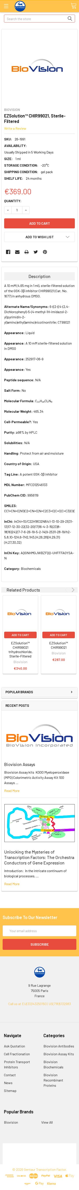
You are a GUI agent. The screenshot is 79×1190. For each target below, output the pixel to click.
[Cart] (73, 6)
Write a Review (15, 128)
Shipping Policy (39, 1151)
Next (72, 590)
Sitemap (10, 1090)
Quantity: (13, 201)
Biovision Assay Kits (58, 1054)
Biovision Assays (19, 764)
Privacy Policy (39, 1161)
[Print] (27, 252)
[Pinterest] (45, 252)
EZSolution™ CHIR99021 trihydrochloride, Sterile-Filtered (20, 649)
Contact (10, 1075)
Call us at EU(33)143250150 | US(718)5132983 (39, 1004)
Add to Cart (20, 635)
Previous (67, 590)
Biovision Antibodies (58, 1046)
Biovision (11, 1122)
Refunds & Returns (39, 1156)
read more (12, 790)
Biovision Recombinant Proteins (53, 1080)
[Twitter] (36, 252)
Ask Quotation (14, 1046)
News (8, 1083)
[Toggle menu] (6, 6)
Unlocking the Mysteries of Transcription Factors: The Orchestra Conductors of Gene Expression (39, 857)
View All (47, 1122)
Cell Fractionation (17, 1054)
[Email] (17, 252)
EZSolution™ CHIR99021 (58, 645)
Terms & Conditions (39, 1146)
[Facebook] (8, 252)
